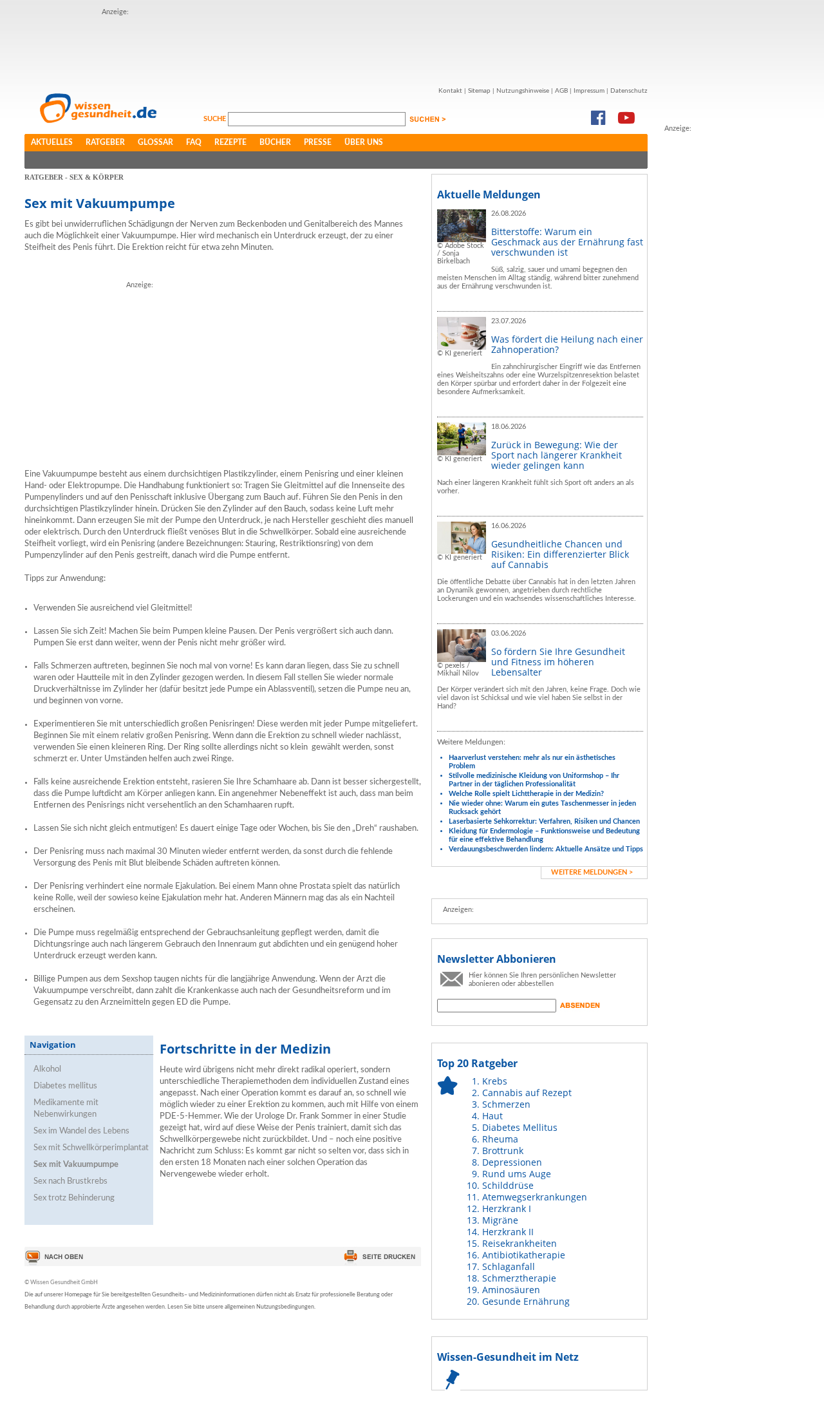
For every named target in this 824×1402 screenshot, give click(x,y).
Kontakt (450, 91)
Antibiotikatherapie (523, 1255)
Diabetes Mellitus (519, 1127)
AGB (561, 91)
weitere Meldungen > (592, 872)
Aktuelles (52, 142)
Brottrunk (502, 1150)
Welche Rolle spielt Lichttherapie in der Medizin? (526, 793)
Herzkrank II (508, 1232)
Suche (215, 118)
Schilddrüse (508, 1185)
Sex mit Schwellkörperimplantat (91, 1148)
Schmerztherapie (519, 1278)
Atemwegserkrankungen (534, 1197)
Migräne (500, 1220)
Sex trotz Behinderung (74, 1198)
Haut (492, 1116)
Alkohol (47, 1069)
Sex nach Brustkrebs (70, 1181)
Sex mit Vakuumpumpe (75, 1164)
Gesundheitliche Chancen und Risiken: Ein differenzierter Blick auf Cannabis (560, 554)
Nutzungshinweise (522, 91)
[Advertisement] (715, 328)
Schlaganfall (508, 1266)
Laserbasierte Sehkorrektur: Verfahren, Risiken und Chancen (544, 821)
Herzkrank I (506, 1208)
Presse (318, 142)
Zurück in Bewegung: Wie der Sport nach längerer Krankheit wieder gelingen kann (556, 455)
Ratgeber (105, 142)
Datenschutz (629, 91)
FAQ (193, 142)
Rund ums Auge (516, 1174)
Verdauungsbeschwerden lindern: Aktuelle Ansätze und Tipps (546, 849)
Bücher (275, 142)
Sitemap (479, 91)
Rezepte (230, 142)
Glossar (155, 142)
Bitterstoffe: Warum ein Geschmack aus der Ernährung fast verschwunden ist (567, 241)
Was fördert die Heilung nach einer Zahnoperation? (567, 344)
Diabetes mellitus (65, 1086)
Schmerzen (506, 1104)
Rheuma (500, 1139)
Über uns (363, 142)
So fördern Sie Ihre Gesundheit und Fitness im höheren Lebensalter (558, 661)
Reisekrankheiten (519, 1243)
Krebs (494, 1081)
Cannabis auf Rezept (527, 1092)
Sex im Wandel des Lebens (81, 1131)
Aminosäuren (511, 1290)
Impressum (589, 91)
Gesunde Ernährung (526, 1301)
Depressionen (512, 1162)
